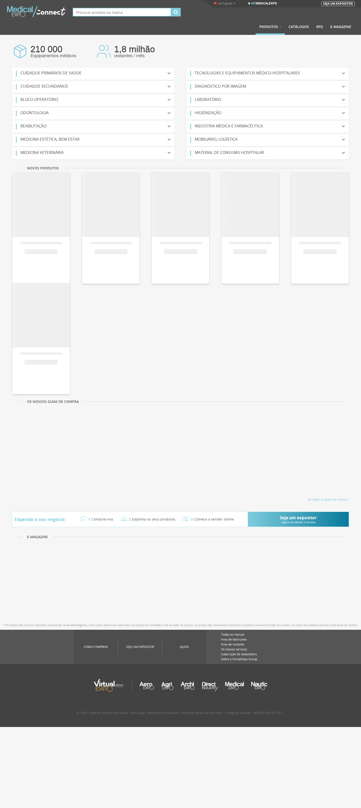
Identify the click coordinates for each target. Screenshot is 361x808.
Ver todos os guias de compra (327, 499)
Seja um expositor (140, 647)
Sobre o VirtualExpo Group (239, 659)
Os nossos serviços (234, 649)
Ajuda (184, 647)
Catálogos (299, 27)
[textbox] (122, 12)
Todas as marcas (232, 634)
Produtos (268, 27)
